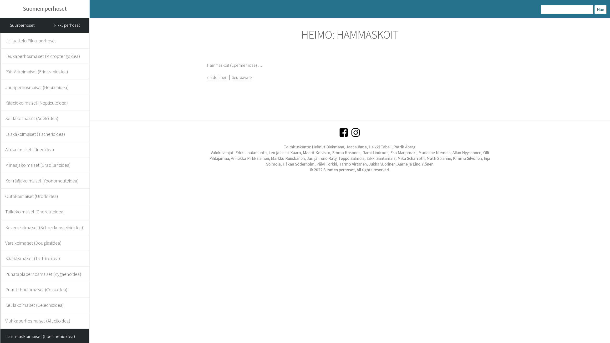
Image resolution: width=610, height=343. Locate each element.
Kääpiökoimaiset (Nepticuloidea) (36, 103)
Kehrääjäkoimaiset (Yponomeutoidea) (42, 181)
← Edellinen (217, 77)
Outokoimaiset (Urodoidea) (31, 196)
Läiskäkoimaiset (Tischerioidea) (35, 134)
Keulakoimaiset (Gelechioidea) (34, 305)
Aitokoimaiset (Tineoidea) (29, 149)
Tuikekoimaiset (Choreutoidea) (35, 212)
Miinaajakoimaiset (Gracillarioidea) (38, 165)
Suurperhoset (22, 25)
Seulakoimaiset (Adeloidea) (31, 118)
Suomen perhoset (45, 8)
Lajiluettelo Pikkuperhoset (30, 41)
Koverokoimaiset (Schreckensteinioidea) (44, 227)
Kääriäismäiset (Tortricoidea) (32, 258)
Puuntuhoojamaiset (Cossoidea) (36, 290)
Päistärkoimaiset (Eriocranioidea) (36, 72)
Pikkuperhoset (67, 25)
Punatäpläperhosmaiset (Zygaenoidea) (43, 274)
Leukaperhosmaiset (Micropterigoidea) (42, 56)
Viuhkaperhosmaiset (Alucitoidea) (37, 321)
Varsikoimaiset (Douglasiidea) (33, 243)
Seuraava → (242, 77)
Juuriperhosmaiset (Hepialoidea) (37, 87)
